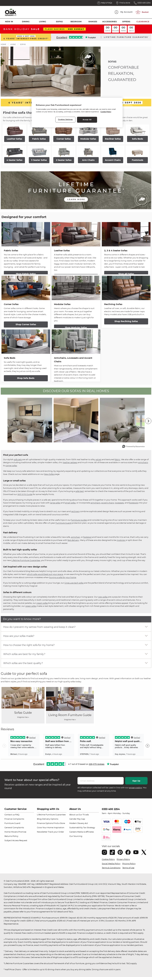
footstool (87, 537)
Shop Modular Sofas (76, 327)
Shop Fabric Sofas (26, 274)
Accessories (109, 21)
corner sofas (11, 465)
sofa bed (79, 491)
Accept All (87, 119)
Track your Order (56, 832)
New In (9, 21)
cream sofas (42, 603)
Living (42, 21)
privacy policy (135, 787)
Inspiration (59, 827)
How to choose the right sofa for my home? (29, 645)
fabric (117, 459)
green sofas (30, 606)
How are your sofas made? (18, 636)
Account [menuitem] (126, 12)
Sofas (59, 21)
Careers (73, 832)
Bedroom (76, 21)
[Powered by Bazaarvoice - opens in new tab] (133, 447)
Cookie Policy (108, 859)
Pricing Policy (129, 863)
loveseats (119, 503)
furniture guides (79, 520)
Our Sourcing (75, 836)
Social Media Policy (111, 863)
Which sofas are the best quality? (23, 663)
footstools (133, 503)
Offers (126, 21)
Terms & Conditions (111, 867)
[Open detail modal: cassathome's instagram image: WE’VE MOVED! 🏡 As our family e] (76, 420)
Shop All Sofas (126, 274)
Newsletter (42, 832)
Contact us (9, 814)
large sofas (55, 503)
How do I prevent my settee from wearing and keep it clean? (39, 627)
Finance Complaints (14, 819)
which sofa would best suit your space (45, 574)
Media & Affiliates (85, 832)
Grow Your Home (45, 827)
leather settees (70, 462)
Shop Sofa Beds (25, 378)
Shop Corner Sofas (26, 324)
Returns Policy (11, 836)
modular (121, 540)
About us (73, 814)
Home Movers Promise (15, 832)
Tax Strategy (89, 827)
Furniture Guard (63, 523)
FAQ (17, 814)
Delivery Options (50, 819)
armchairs (143, 462)
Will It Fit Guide (24, 494)
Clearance (142, 21)
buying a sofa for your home (62, 577)
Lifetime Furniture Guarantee (25, 560)
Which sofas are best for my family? (24, 654)
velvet (98, 459)
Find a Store (59, 823)
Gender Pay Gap (77, 819)
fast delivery (73, 540)
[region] (77, 112)
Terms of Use (128, 867)
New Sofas (49, 474)
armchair (75, 537)
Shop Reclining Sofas (126, 321)
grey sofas (103, 597)
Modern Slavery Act (78, 823)
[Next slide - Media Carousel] (148, 421)
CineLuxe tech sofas (74, 583)
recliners (75, 511)
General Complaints (14, 827)
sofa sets (18, 459)
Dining (26, 21)
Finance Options (45, 823)
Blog (39, 819)
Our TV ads (83, 814)
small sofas (70, 503)
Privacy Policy (123, 859)
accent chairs (107, 503)
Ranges (92, 21)
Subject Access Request (15, 840)
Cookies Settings (65, 119)
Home (3, 44)
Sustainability (76, 827)
